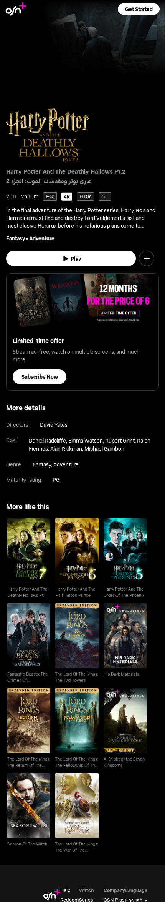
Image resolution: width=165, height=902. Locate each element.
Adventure (41, 238)
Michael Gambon (104, 448)
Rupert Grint (120, 440)
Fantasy (15, 238)
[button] (138, 9)
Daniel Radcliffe (47, 440)
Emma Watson (85, 440)
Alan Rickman (66, 448)
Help (65, 890)
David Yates (54, 424)
